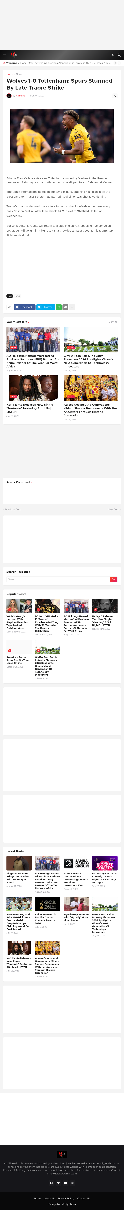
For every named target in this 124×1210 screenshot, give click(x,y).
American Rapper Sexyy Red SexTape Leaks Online (17, 660)
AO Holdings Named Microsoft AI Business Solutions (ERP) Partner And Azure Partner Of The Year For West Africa (33, 361)
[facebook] (51, 1183)
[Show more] (72, 307)
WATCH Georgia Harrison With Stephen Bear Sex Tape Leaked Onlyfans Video (17, 622)
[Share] (115, 95)
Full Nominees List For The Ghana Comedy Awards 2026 (46, 919)
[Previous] (115, 63)
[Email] (65, 307)
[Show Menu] (4, 55)
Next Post (113, 509)
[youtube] (65, 1183)
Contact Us (83, 1198)
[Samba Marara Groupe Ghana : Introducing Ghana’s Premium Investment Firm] (76, 863)
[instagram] (72, 1183)
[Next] (119, 63)
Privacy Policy (66, 1198)
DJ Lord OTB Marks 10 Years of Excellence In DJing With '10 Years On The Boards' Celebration (46, 623)
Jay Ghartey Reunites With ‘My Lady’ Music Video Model (76, 917)
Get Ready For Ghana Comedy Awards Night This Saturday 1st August (105, 878)
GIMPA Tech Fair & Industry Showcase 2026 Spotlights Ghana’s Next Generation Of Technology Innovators (89, 361)
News (19, 74)
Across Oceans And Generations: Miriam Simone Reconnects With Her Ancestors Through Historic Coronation (90, 410)
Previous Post (13, 509)
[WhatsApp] (59, 307)
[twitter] (58, 1183)
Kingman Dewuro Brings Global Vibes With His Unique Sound (18, 878)
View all (113, 322)
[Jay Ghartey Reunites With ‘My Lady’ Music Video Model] (76, 904)
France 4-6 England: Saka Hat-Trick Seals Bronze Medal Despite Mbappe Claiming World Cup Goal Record (18, 922)
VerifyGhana (69, 1204)
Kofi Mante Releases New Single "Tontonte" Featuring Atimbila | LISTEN (29, 408)
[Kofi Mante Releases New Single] (19, 948)
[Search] (119, 55)
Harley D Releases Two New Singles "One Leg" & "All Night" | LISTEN (58, 63)
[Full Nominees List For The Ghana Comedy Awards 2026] (47, 904)
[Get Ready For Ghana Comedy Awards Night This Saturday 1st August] (105, 863)
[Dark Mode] (113, 55)
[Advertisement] (62, 25)
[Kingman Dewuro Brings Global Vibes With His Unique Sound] (19, 863)
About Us (49, 1198)
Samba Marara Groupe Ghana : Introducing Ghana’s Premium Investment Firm (76, 879)
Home (9, 74)
